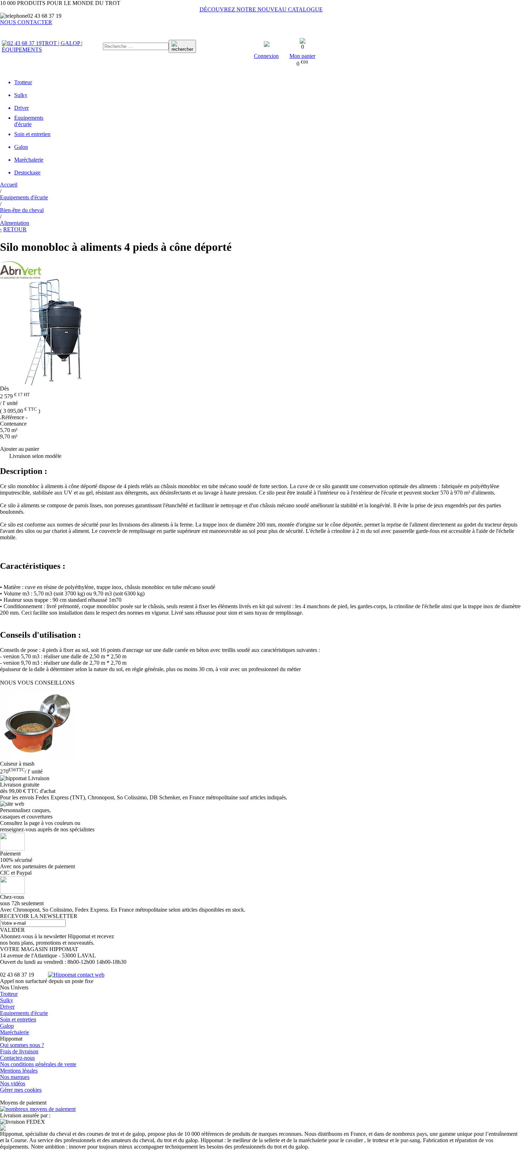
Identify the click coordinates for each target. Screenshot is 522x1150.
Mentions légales (19, 1071)
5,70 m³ (8, 430)
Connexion (266, 56)
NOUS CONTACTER (26, 22)
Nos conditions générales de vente (38, 1064)
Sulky (6, 1000)
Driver (7, 1007)
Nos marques (14, 1077)
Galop (7, 1026)
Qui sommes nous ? (22, 1045)
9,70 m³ (8, 436)
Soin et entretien (18, 1019)
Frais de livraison (19, 1051)
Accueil (8, 185)
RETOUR (15, 229)
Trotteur (9, 994)
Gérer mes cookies (21, 1090)
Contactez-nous (17, 1058)
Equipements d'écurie (24, 1013)
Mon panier (302, 56)
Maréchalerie (14, 1032)
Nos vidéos (12, 1083)
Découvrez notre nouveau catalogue (261, 9)
